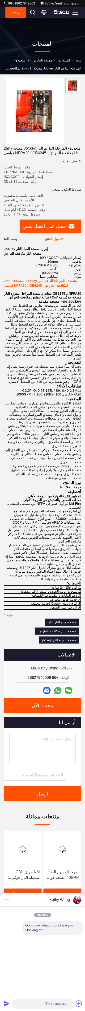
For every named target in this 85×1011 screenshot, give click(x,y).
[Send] (6, 1003)
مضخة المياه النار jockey (59, 640)
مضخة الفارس (42, 60)
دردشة (15, 12)
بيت (78, 60)
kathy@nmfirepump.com (63, 3)
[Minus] (6, 900)
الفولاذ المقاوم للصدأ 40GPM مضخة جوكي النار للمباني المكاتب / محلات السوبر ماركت (62, 875)
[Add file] (79, 1003)
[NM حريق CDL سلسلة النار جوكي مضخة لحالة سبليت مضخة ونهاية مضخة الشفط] (23, 849)
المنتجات (64, 60)
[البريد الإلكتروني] (47, 690)
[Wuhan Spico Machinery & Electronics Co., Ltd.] (61, 12)
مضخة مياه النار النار (62, 622)
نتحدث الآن (42, 705)
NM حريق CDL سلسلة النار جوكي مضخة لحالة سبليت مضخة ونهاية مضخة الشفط (24, 875)
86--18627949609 (21, 3)
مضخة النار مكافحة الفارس (57, 631)
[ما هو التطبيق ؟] (58, 690)
